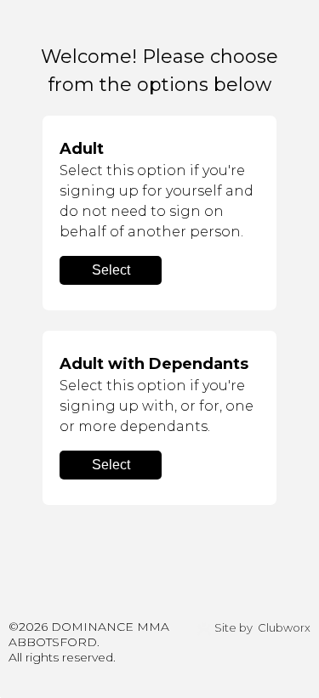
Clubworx (284, 627)
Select (111, 270)
